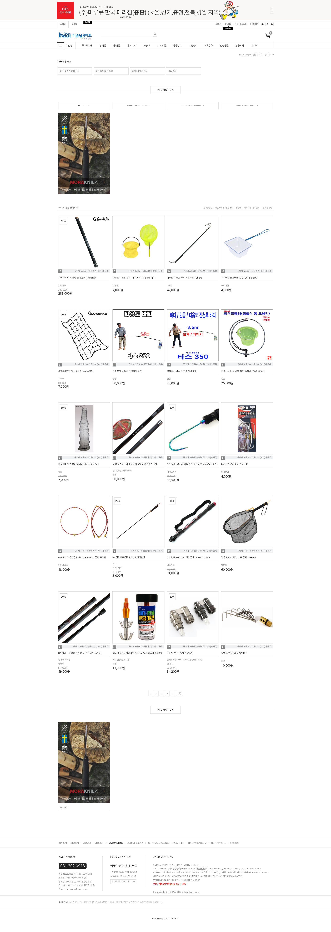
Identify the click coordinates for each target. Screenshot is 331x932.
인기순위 (256, 208)
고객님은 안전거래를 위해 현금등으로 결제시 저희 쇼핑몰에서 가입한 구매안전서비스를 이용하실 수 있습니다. (116, 902)
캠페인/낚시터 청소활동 (158, 843)
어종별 (70, 46)
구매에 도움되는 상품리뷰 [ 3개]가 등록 (146, 551)
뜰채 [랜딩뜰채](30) (104, 71)
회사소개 (63, 843)
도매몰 (74, 24)
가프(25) (172, 71)
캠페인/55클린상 (218, 843)
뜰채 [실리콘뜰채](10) (69, 71)
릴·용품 (102, 45)
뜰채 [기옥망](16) (139, 71)
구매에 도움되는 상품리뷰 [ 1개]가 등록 (146, 647)
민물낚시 (239, 45)
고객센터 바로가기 (135, 843)
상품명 (238, 208)
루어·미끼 (131, 45)
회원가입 (228, 24)
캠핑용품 (224, 45)
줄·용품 (116, 45)
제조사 (246, 208)
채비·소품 (161, 45)
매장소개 (75, 843)
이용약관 (87, 843)
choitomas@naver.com (257, 872)
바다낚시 (255, 45)
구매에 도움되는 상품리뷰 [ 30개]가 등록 (90, 647)
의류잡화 (208, 45)
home (242, 55)
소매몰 (62, 24)
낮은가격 (218, 208)
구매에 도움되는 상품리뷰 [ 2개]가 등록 (200, 551)
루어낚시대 (87, 45)
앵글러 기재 (178, 843)
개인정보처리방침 (115, 843)
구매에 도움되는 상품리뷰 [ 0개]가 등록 (91, 271)
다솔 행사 (234, 843)
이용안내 (99, 843)
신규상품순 (207, 208)
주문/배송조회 (240, 24)
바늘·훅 (146, 45)
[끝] (179, 693)
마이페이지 (254, 24)
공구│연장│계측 (254, 55)
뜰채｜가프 (269, 55)
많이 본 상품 (267, 208)
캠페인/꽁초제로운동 (197, 843)
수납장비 (193, 45)
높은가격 (228, 208)
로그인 (218, 24)
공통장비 (177, 45)
